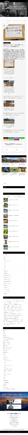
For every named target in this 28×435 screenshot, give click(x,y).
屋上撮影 (20, 309)
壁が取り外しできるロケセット (18, 307)
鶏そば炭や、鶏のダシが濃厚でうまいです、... (14, 220)
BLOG (4, 332)
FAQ (17, 429)
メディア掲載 (5, 254)
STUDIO (7, 429)
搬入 (9, 310)
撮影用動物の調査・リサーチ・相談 (8, 312)
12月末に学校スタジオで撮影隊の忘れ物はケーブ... (5, 174)
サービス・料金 (5, 357)
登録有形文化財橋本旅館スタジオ (7, 281)
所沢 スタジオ (5, 310)
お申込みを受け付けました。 (7, 337)
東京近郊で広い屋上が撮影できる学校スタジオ (10, 144)
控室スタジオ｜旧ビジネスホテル (7, 347)
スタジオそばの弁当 (8, 301)
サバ (4, 301)
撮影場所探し (13, 310)
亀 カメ (5, 367)
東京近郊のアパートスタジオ (7, 277)
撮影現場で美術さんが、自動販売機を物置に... (14, 215)
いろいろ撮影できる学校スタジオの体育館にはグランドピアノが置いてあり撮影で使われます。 (14, 144)
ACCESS (4, 330)
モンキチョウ (22, 301)
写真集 (4, 307)
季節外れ (5, 309)
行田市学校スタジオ (5, 352)
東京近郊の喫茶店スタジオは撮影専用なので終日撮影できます (11, 318)
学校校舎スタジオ (5, 345)
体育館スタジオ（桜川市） (6, 342)
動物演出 (8, 307)
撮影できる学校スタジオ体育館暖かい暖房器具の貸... (22, 174)
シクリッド (5, 362)
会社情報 (4, 385)
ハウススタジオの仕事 (6, 289)
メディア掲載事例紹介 (6, 382)
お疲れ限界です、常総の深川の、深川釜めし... (14, 236)
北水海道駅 (12, 307)
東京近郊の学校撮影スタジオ (12, 143)
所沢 (22, 309)
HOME (4, 429)
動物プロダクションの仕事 (7, 283)
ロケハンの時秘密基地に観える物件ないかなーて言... (14, 174)
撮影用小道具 (5, 285)
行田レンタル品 (5, 350)
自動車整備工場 (6, 380)
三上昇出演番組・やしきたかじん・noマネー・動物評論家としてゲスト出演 (12, 304)
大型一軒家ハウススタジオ (7, 279)
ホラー (13, 301)
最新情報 (9, 196)
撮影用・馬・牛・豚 (18, 310)
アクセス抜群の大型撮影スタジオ (14, 413)
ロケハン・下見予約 (5, 340)
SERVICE (10, 429)
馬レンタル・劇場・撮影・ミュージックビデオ (9, 324)
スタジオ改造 (5, 287)
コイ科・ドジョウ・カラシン (8, 360)
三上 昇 (7, 143)
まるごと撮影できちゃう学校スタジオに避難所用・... (22, 164)
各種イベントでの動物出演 (7, 370)
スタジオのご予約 (5, 387)
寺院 (4, 377)
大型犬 (4, 256)
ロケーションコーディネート (7, 291)
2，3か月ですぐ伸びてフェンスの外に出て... (14, 199)
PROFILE (13, 429)
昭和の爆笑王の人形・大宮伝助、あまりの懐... (14, 241)
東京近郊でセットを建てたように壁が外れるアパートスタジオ (16, 315)
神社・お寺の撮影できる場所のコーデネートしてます (12, 321)
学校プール (15, 309)
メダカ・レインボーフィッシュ (8, 365)
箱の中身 (21, 321)
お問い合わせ (5, 335)
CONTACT (23, 429)
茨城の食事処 (5, 293)
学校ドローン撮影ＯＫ (10, 309)
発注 (4, 321)
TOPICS (19, 196)
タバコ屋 (5, 375)
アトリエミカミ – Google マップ (8, 77)
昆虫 (4, 372)
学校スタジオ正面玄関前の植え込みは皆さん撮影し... (5, 164)
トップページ (5, 355)
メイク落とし (17, 301)
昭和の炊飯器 (5, 315)
